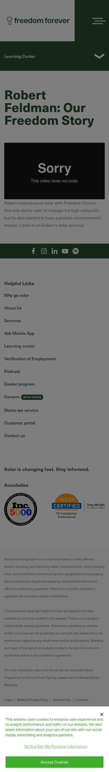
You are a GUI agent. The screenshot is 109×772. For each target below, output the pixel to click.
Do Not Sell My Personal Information (55, 746)
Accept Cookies (54, 762)
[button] (102, 714)
